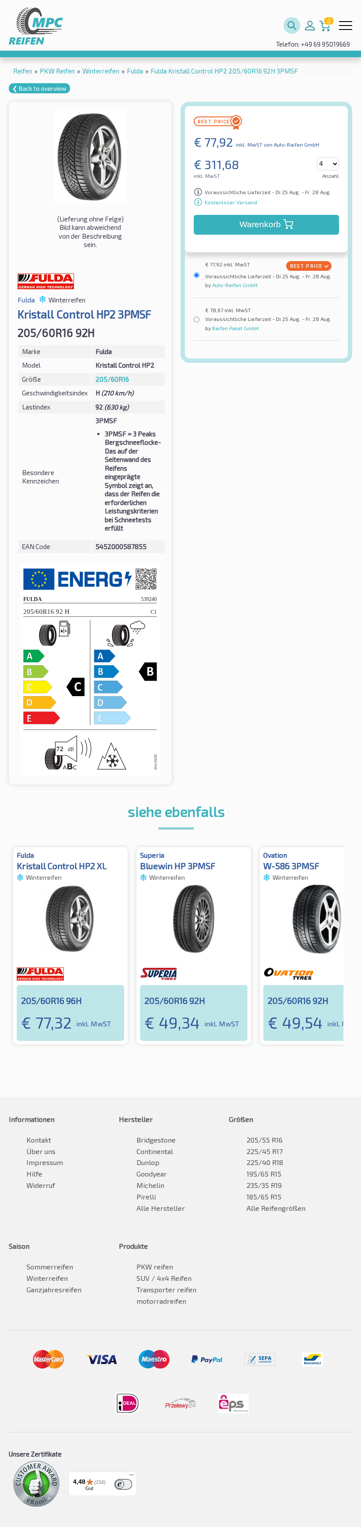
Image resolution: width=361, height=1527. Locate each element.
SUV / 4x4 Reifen (164, 1278)
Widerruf (40, 1185)
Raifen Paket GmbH (235, 328)
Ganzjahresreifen (53, 1289)
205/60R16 (112, 379)
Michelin (150, 1185)
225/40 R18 (265, 1162)
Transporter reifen (166, 1289)
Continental (154, 1151)
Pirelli (146, 1196)
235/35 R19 (264, 1185)
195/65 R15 (264, 1173)
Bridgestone (156, 1140)
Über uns (40, 1151)
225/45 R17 (265, 1151)
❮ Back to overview (39, 88)
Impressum (44, 1162)
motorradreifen (161, 1301)
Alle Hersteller (160, 1208)
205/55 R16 (265, 1140)
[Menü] (131, 1477)
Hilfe (34, 1173)
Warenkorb (260, 224)
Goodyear (151, 1173)
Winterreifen (47, 1278)
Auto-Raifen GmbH (234, 285)
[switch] (123, 1484)
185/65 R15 (264, 1196)
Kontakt (38, 1140)
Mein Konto (310, 25)
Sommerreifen (49, 1266)
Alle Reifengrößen (276, 1208)
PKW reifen (154, 1266)
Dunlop (147, 1162)
